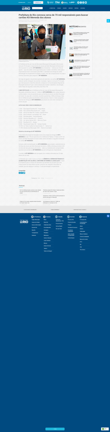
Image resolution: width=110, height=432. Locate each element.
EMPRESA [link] (76, 8)
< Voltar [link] (55, 429)
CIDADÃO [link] (65, 8)
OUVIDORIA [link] (82, 8)
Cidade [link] (22, 21)
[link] (108, 20)
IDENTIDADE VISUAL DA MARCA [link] (80, 209)
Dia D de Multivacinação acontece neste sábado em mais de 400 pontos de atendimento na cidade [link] (30, 191)
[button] (41, 8)
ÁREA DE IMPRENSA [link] (55, 209)
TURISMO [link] (59, 8)
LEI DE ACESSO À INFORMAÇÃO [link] (30, 209)
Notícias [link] (25, 21)
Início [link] (20, 21)
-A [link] (28, 2)
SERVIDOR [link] (71, 8)
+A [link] (29, 2)
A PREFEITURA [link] (52, 8)
